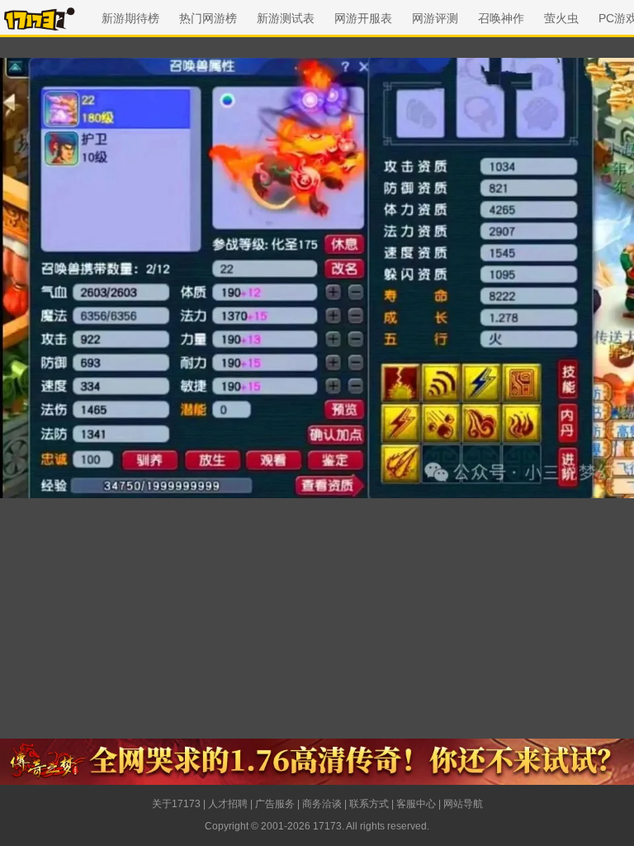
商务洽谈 (322, 804)
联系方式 (369, 804)
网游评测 (435, 18)
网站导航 (463, 804)
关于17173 (176, 804)
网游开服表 (363, 18)
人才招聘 (228, 804)
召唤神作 (501, 18)
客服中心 (416, 804)
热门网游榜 (208, 18)
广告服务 (275, 804)
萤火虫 (561, 18)
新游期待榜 (130, 18)
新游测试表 (286, 18)
